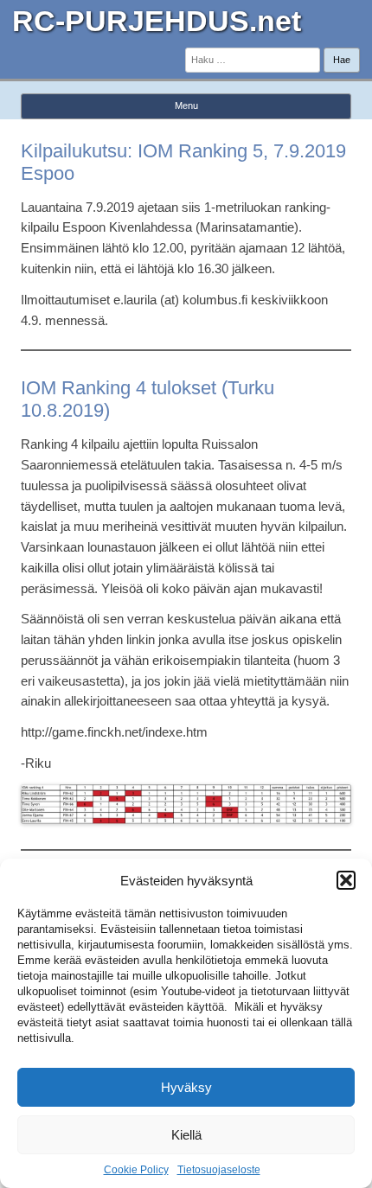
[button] (346, 880)
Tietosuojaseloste (218, 1170)
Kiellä (186, 1134)
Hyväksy (186, 1087)
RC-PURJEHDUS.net (156, 20)
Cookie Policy (136, 1170)
